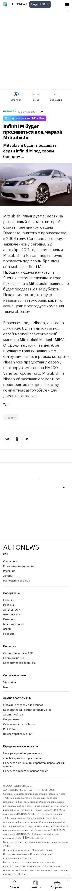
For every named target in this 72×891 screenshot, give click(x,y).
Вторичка (57, 887)
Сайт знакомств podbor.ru (19, 724)
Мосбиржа (38, 849)
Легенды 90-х (11, 609)
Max (5, 687)
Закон (7, 628)
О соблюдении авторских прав (22, 758)
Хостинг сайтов (13, 714)
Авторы (8, 575)
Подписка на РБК (14, 658)
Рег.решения (11, 719)
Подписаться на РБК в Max (26, 118)
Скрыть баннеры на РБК (18, 653)
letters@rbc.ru (37, 837)
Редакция (9, 570)
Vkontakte (9, 682)
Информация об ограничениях (22, 753)
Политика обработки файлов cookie (25, 770)
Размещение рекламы (16, 580)
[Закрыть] (67, 875)
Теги (6, 404)
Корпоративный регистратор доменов (27, 709)
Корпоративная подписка (19, 662)
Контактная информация (18, 566)
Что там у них (11, 614)
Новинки (8, 600)
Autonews (19, 4)
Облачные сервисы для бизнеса (23, 704)
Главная (14, 887)
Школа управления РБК (17, 733)
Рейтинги (9, 619)
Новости (9, 111)
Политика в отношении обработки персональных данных (34, 764)
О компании (11, 561)
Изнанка (8, 604)
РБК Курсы (9, 729)
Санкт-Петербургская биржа (28, 851)
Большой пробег (13, 624)
